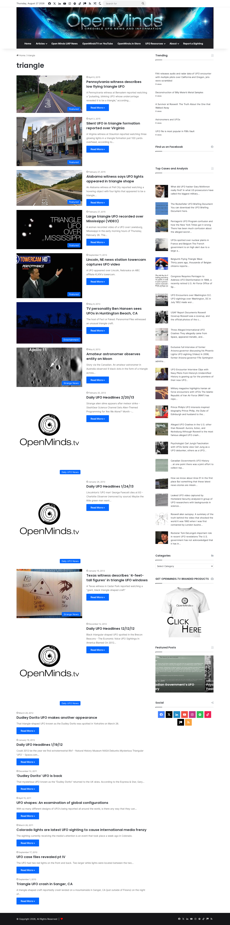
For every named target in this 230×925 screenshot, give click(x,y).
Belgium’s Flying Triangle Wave (186, 259)
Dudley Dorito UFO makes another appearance (57, 717)
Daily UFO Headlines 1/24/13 (110, 486)
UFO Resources (154, 43)
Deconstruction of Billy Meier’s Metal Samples (179, 92)
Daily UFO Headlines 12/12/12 (110, 628)
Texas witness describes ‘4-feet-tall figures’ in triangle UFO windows (117, 577)
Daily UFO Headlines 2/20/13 (110, 397)
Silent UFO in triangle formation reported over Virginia (113, 125)
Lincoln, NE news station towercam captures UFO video (116, 262)
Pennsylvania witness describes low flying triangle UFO (113, 84)
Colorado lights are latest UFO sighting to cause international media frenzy (81, 829)
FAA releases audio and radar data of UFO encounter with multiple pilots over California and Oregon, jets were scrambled (183, 77)
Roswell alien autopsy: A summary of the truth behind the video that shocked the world (192, 518)
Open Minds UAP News (64, 43)
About (173, 43)
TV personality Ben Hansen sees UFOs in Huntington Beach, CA (114, 311)
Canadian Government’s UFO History (190, 460)
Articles (40, 43)
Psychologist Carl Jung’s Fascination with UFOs (176, 686)
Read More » (98, 107)
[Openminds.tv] (115, 23)
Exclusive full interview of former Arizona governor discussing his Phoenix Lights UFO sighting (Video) (192, 350)
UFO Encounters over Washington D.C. (191, 295)
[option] (184, 673)
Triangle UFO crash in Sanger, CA (45, 884)
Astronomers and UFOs (167, 119)
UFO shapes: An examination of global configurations (62, 802)
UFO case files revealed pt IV (41, 857)
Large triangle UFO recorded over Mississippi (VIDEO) (114, 218)
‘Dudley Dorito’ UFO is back (39, 775)
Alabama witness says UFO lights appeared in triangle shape (114, 179)
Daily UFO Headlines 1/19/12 (40, 744)
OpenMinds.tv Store (129, 43)
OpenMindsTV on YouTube (97, 43)
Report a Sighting (193, 43)
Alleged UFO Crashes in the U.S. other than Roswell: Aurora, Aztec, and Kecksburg (191, 428)
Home (27, 43)
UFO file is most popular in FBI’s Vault (174, 131)
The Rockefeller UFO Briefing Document (192, 204)
